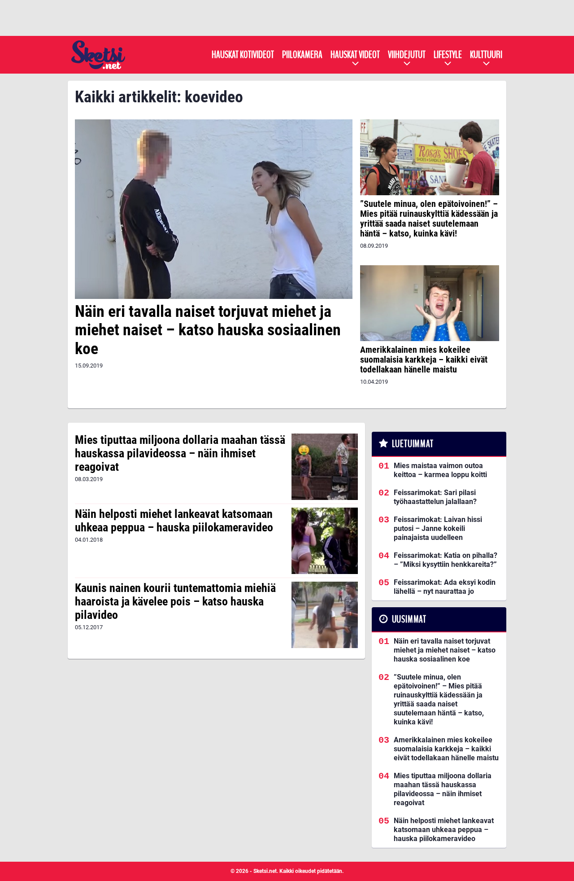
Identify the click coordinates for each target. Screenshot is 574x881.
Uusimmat (409, 619)
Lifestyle (448, 54)
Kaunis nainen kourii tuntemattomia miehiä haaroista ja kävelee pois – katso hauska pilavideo (175, 601)
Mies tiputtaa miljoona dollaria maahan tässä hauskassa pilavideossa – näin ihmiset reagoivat (180, 453)
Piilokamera (302, 54)
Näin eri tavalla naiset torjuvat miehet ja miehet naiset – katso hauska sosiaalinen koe (208, 330)
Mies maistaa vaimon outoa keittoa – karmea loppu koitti (440, 470)
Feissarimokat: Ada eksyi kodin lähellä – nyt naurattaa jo (445, 587)
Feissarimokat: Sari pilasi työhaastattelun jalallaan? (435, 497)
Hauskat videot (355, 54)
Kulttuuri (486, 54)
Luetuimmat (413, 444)
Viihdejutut (407, 54)
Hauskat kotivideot (243, 54)
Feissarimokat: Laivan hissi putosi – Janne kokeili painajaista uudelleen (438, 528)
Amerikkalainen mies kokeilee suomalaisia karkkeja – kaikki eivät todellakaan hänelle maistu (423, 359)
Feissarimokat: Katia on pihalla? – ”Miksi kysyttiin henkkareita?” (445, 560)
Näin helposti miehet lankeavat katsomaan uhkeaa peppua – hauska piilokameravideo (174, 520)
